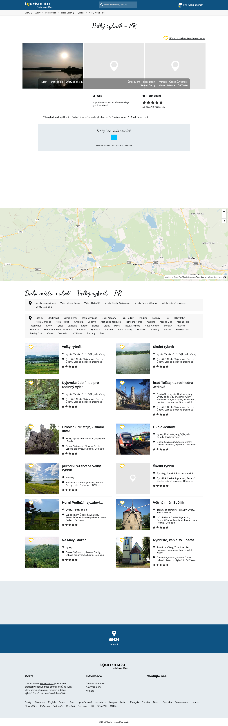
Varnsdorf (63, 333)
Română (70, 706)
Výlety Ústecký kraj (46, 303)
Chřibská (78, 321)
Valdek (50, 333)
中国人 (113, 706)
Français (134, 702)
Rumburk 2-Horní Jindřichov (58, 329)
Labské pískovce (166, 85)
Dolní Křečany (109, 318)
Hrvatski (195, 702)
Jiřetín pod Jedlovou (111, 321)
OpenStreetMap (215, 277)
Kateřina (151, 321)
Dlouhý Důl (53, 318)
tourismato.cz (47, 683)
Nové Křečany (152, 325)
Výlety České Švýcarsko (117, 303)
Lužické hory (72, 514)
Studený (155, 329)
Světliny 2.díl (35, 333)
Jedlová (92, 321)
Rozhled (181, 325)
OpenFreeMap (180, 277)
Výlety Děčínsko (44, 307)
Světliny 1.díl (182, 329)
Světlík (167, 329)
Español (146, 702)
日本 (91, 706)
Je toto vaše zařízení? (122, 145)
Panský (168, 325)
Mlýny (117, 325)
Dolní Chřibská (89, 318)
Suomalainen (181, 702)
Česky (28, 702)
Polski (73, 702)
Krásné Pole (183, 321)
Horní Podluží (62, 321)
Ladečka (72, 325)
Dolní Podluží (127, 318)
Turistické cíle (56, 82)
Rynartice (95, 329)
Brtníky (39, 318)
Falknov (156, 318)
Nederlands (100, 702)
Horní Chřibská (43, 321)
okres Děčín (149, 82)
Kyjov (49, 325)
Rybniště (162, 82)
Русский (82, 706)
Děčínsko (183, 85)
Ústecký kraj (133, 82)
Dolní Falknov (70, 318)
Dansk (156, 702)
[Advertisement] (114, 176)
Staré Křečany (124, 329)
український (85, 702)
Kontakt (90, 690)
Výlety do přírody (74, 82)
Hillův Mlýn (179, 318)
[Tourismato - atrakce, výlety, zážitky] (39, 5)
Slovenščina (31, 706)
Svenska (167, 702)
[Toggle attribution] (224, 277)
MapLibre (169, 277)
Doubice (143, 318)
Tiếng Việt (102, 706)
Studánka (141, 329)
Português (58, 706)
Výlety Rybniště (92, 303)
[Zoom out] (224, 216)
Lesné (84, 325)
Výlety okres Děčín (70, 303)
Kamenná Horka (133, 321)
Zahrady (91, 333)
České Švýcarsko (178, 82)
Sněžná (109, 329)
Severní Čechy (147, 85)
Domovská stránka (95, 683)
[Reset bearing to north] (224, 220)
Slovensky (39, 702)
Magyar (113, 702)
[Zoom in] (224, 211)
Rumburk (34, 329)
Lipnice (95, 325)
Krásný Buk (35, 325)
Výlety (43, 82)
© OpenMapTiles (193, 277)
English (52, 702)
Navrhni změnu (103, 145)
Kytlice (59, 325)
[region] (114, 244)
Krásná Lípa (166, 321)
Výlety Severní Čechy (146, 303)
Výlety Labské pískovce (174, 303)
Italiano (123, 702)
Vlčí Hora (77, 333)
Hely (167, 318)
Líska (107, 325)
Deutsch (62, 702)
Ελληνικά (45, 706)
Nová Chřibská (132, 325)
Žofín (102, 333)
